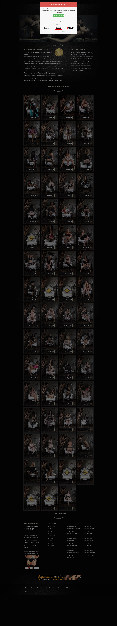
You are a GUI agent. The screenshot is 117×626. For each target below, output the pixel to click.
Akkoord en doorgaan (58, 15)
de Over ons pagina (65, 31)
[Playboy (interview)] (46, 28)
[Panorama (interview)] (58, 28)
